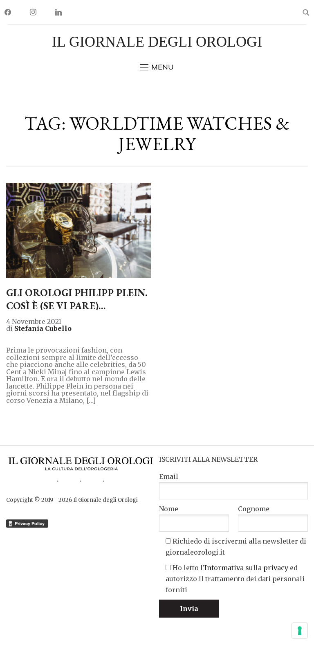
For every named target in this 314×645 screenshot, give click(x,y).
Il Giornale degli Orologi (157, 42)
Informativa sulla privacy (246, 568)
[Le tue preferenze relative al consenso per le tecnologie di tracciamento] (299, 630)
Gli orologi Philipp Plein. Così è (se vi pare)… (76, 299)
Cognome (253, 509)
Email (168, 476)
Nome (168, 509)
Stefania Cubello (43, 328)
